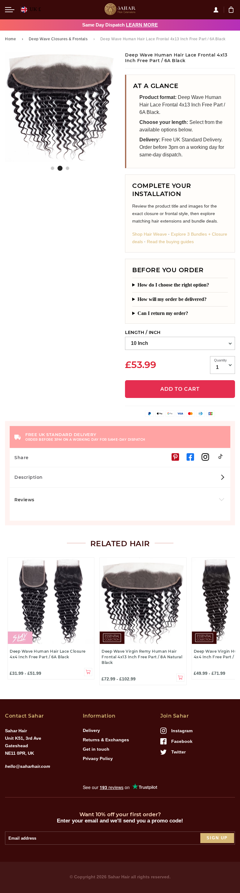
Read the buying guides (170, 241)
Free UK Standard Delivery (85, 437)
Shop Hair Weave (149, 234)
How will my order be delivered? (172, 299)
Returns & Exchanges (106, 739)
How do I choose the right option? (173, 284)
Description (28, 477)
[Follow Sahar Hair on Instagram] (205, 457)
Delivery (91, 730)
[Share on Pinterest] (175, 457)
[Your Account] (218, 10)
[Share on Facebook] (190, 457)
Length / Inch (143, 332)
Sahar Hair (119, 876)
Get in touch (96, 749)
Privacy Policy (98, 758)
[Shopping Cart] (232, 10)
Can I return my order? (163, 313)
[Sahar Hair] (120, 9)
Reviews (25, 500)
